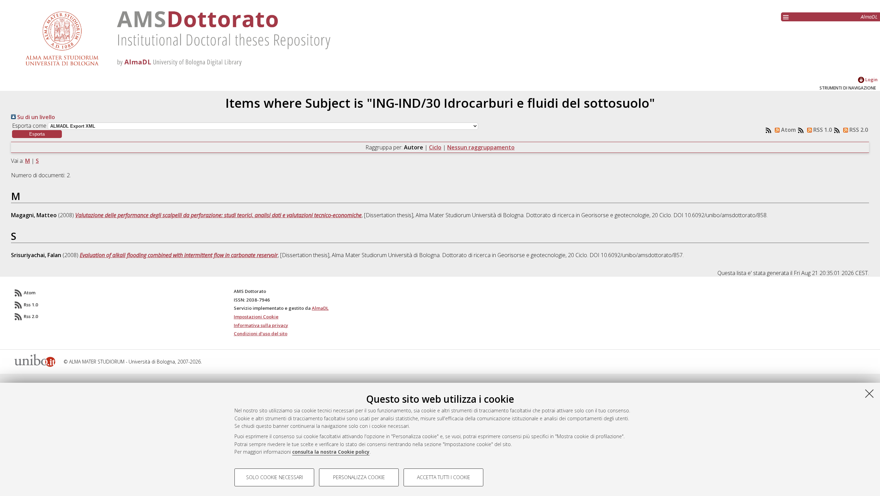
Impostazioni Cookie (256, 317)
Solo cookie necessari (274, 477)
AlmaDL (869, 16)
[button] (37, 134)
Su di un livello (35, 117)
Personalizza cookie (359, 477)
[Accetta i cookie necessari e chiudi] (869, 393)
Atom (788, 130)
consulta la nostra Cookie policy (331, 451)
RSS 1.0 (822, 130)
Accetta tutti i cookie (443, 477)
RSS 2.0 (858, 130)
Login (871, 79)
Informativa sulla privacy (261, 325)
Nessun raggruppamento (481, 147)
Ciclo (435, 147)
